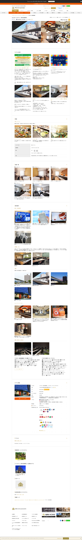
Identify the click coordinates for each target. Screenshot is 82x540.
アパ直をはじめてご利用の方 (59, 8)
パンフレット (54, 17)
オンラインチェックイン (67, 8)
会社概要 (13, 514)
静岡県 (18, 494)
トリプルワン (61, 10)
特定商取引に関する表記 (15, 518)
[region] (41, 13)
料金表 (51, 17)
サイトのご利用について (25, 518)
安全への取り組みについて (35, 525)
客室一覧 (53, 12)
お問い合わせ (47, 389)
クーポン (46, 10)
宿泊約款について (24, 516)
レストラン (65, 12)
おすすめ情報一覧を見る (35, 522)
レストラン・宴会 (30, 10)
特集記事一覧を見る (25, 522)
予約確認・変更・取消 (47, 8)
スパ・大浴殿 (39, 10)
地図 (57, 17)
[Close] (81, 538)
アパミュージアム (24, 525)
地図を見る (54, 387)
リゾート (22, 10)
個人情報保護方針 (24, 514)
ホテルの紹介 (41, 12)
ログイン (53, 8)
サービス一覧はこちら (19, 369)
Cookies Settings (59, 538)
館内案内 (59, 12)
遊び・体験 (53, 10)
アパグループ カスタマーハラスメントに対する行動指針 (16, 529)
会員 (67, 10)
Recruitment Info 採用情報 (36, 520)
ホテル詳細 (72, 12)
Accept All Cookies (65, 538)
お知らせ (35, 12)
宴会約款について (34, 516)
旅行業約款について (15, 516)
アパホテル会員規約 (35, 514)
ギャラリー (60, 17)
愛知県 (20, 494)
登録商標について (42, 430)
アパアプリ (13, 520)
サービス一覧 (34, 518)
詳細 (31, 19)
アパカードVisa (24, 520)
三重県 (23, 494)
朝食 (47, 12)
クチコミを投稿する (65, 17)
